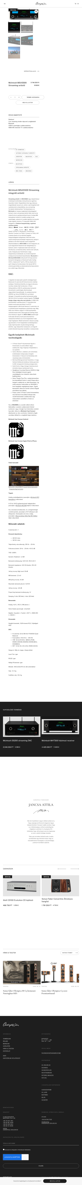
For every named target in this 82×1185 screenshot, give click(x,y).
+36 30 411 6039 (8, 1125)
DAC (36, 156)
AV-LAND (44, 1092)
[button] (4, 3)
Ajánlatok (6, 1046)
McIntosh (29, 156)
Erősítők (19, 156)
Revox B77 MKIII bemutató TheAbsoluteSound (53, 992)
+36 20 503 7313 (47, 1119)
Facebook (45, 1053)
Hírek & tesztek (8, 1048)
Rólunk (5, 1041)
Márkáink (19, 160)
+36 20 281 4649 (8, 1122)
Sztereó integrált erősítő (25, 153)
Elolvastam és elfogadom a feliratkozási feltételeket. (18, 1149)
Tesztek (5, 986)
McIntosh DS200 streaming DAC (17, 740)
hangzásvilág (47, 1070)
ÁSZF (4, 1055)
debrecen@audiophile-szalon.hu (49, 1122)
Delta (43, 1097)
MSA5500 (29, 171)
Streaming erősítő (22, 167)
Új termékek (20, 149)
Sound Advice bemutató (30, 487)
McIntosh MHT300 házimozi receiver (58, 740)
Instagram (52, 1053)
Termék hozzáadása (33, 97)
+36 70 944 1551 (8, 1120)
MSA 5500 (19, 171)
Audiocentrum (46, 1089)
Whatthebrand (47, 1072)
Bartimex (45, 1094)
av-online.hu (46, 1065)
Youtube (58, 1053)
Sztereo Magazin (48, 1075)
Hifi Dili (44, 1077)
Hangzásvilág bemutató (16, 489)
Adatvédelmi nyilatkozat (11, 1058)
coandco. (45, 1067)
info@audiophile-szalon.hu (10, 1129)
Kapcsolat (6, 1051)
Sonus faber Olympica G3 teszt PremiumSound (16, 992)
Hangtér (45, 1100)
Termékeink (7, 1038)
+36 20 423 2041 (8, 1124)
